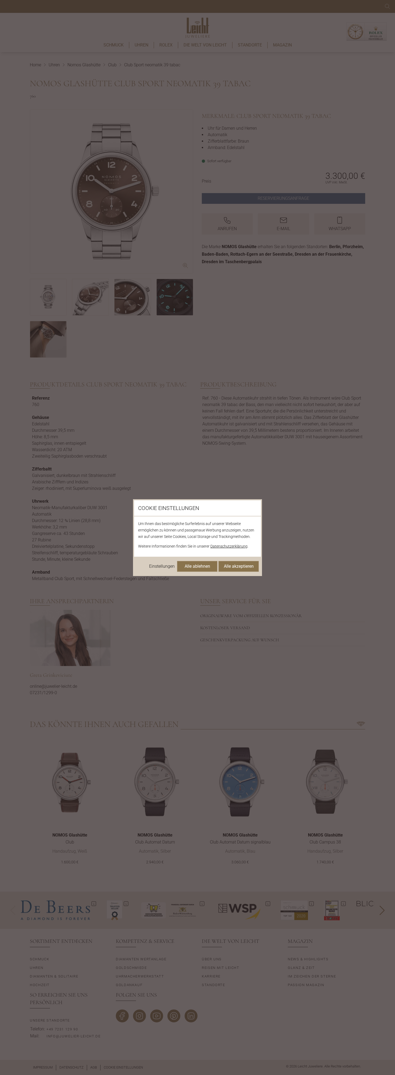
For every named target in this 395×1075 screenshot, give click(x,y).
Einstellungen (162, 566)
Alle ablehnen (197, 566)
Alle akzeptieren (239, 566)
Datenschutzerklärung (228, 546)
